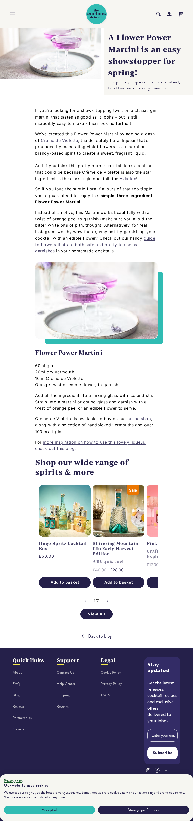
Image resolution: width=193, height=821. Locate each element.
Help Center (66, 683)
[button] (12, 14)
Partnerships (22, 717)
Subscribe (163, 753)
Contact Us (65, 672)
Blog (16, 695)
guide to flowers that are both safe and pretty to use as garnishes (95, 244)
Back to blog (100, 636)
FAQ (16, 683)
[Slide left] (85, 600)
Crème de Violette (59, 140)
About (17, 672)
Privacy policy (13, 781)
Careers (18, 729)
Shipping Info (67, 695)
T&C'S (105, 695)
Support (68, 660)
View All (96, 614)
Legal (108, 660)
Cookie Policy (111, 672)
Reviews (18, 706)
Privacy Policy (111, 683)
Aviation (128, 178)
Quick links (28, 660)
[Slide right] (107, 600)
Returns (63, 706)
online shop (139, 418)
